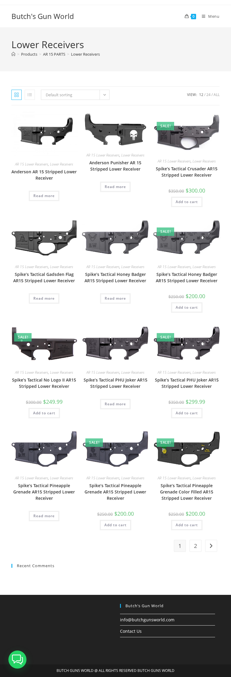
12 (201, 94)
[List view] (30, 95)
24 (208, 94)
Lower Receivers (85, 54)
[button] (17, 660)
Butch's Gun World (42, 16)
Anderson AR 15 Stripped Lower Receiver (44, 175)
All (217, 94)
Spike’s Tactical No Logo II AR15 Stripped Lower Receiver (44, 383)
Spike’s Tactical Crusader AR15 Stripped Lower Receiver (186, 172)
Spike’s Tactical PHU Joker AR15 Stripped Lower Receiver (115, 383)
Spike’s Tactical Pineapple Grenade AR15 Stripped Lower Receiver (44, 492)
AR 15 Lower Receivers (31, 164)
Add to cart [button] (187, 201)
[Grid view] (16, 95)
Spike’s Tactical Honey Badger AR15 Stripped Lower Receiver (115, 277)
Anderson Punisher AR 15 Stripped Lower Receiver (115, 166)
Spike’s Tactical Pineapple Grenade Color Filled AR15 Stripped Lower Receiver (186, 492)
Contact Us (131, 631)
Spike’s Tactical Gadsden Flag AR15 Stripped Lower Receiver (44, 277)
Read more (44, 195)
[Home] (13, 54)
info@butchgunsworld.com (147, 620)
